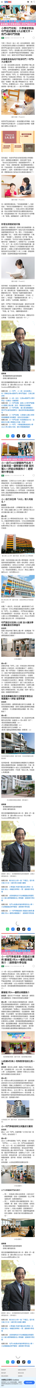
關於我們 (3, 1373)
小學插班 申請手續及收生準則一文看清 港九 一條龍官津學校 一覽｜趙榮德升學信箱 (17, 889)
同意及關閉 (29, 1382)
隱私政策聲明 (4, 1376)
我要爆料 (20, 1376)
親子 (3, 37)
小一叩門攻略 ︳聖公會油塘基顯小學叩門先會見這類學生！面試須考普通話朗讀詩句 (17, 410)
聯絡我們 (3, 1369)
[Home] (8, 2)
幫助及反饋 (21, 1373)
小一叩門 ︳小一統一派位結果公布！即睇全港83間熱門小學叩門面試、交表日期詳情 (18, 393)
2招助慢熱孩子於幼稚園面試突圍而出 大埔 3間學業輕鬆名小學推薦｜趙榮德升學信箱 (18, 898)
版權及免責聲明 (22, 1369)
